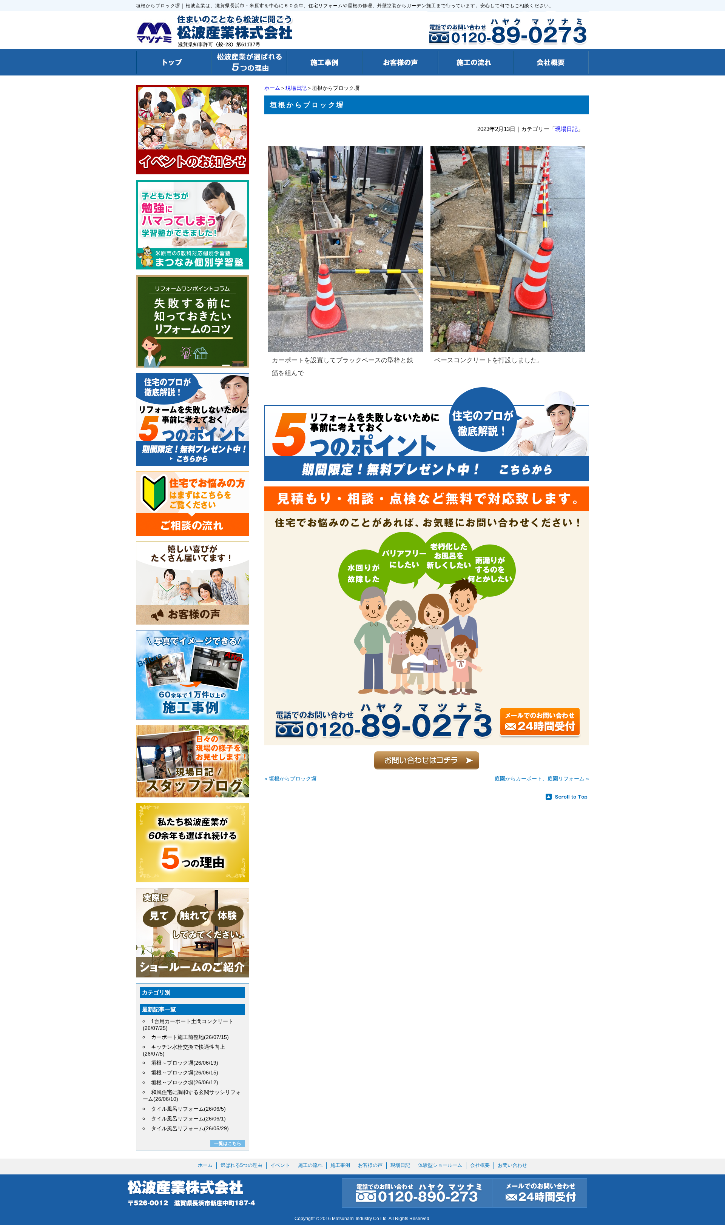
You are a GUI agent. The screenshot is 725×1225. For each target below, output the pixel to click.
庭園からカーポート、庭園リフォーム (540, 779)
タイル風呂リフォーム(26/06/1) (188, 1119)
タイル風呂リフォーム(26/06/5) (188, 1109)
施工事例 (340, 1165)
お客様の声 (370, 1165)
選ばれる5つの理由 (241, 1165)
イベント (280, 1165)
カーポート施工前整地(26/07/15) (190, 1037)
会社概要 (480, 1165)
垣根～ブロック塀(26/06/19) (184, 1063)
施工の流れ (310, 1165)
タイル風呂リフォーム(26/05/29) (190, 1128)
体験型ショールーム (440, 1165)
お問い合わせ (512, 1165)
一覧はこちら (227, 1143)
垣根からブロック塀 (292, 779)
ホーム (272, 88)
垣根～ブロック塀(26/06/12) (184, 1082)
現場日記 (296, 88)
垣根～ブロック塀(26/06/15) (184, 1073)
